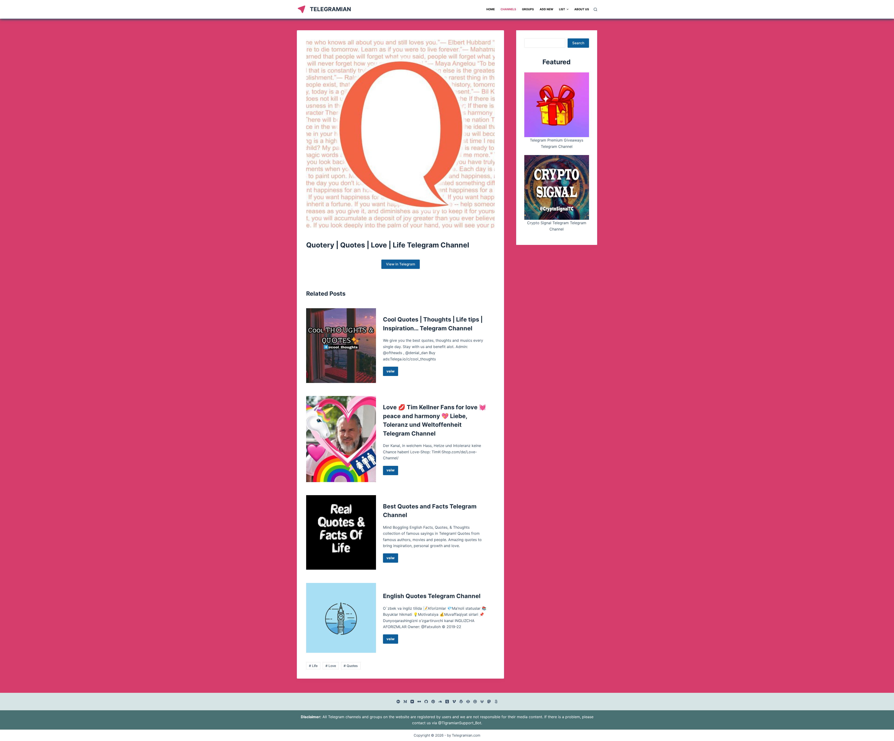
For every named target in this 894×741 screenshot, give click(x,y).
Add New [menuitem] (546, 9)
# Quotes (351, 666)
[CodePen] (468, 701)
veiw (392, 372)
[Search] (595, 9)
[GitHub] (426, 701)
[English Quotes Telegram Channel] (341, 618)
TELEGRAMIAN (330, 9)
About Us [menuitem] (581, 9)
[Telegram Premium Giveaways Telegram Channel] (556, 104)
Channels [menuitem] (508, 9)
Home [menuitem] (490, 9)
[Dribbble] (475, 701)
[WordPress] (461, 701)
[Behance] (398, 701)
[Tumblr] (447, 701)
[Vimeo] (454, 701)
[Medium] (405, 701)
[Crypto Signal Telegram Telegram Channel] (556, 187)
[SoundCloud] (440, 701)
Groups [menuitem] (528, 9)
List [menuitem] (562, 9)
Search (578, 43)
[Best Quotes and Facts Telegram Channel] (341, 532)
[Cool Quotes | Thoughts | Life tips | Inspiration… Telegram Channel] (341, 345)
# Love (330, 666)
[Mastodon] (489, 701)
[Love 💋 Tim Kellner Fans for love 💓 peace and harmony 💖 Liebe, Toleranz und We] (341, 439)
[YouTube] (412, 701)
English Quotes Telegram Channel (432, 595)
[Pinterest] (433, 701)
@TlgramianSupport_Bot (459, 723)
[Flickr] (419, 701)
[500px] (496, 701)
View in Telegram (400, 264)
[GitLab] (482, 701)
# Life (313, 666)
